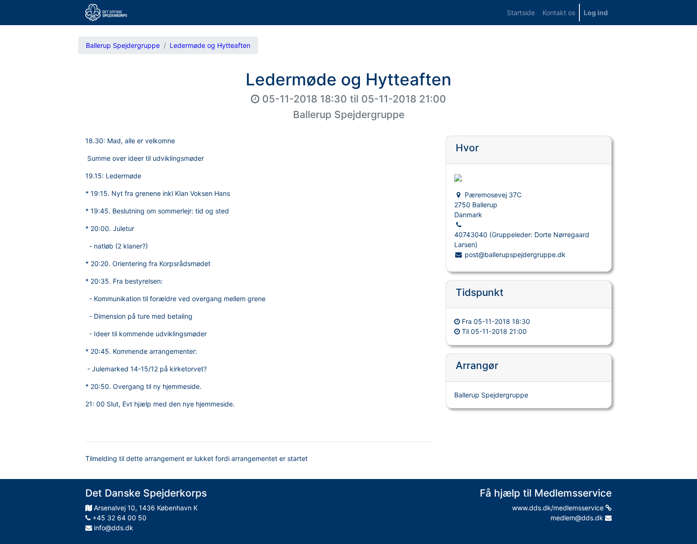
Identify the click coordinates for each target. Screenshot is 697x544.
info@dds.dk (112, 528)
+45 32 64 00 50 (119, 518)
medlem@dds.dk (577, 518)
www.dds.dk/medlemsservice (558, 508)
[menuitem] (521, 12)
